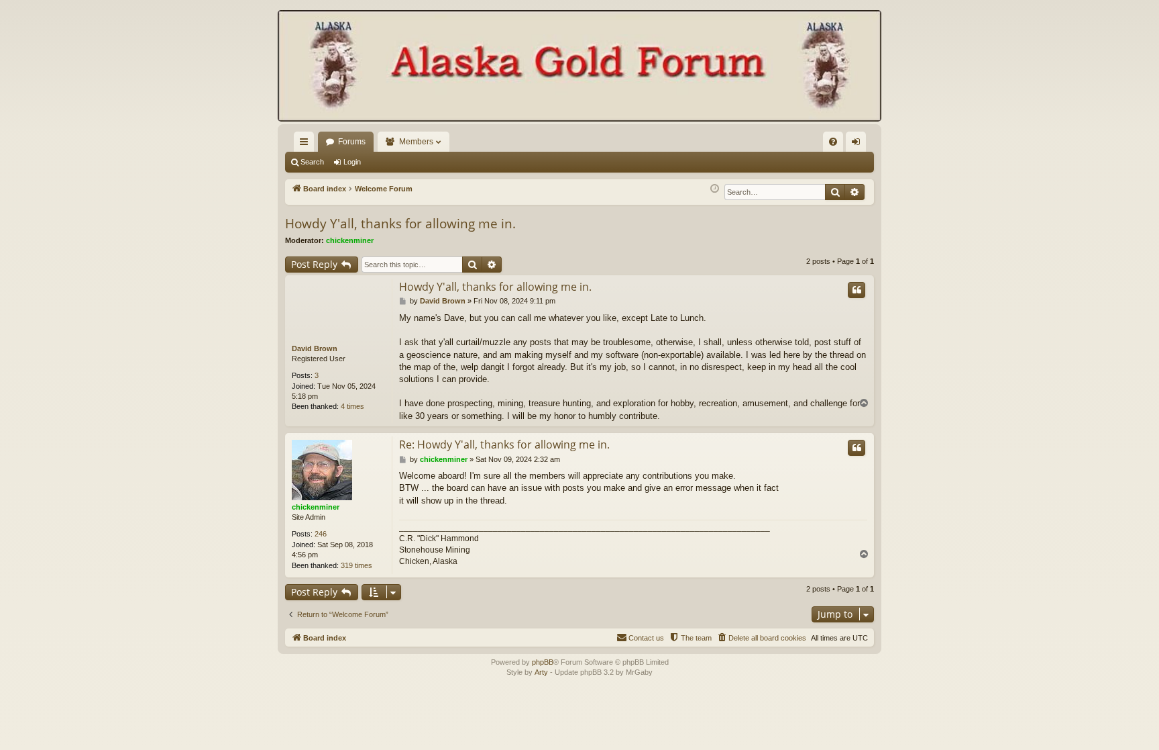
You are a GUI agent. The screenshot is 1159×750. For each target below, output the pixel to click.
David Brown (314, 348)
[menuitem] (833, 142)
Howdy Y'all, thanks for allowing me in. (400, 223)
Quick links (306, 144)
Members (416, 141)
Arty (541, 672)
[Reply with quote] (856, 290)
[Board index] (579, 67)
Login (352, 162)
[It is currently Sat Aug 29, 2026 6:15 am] (714, 189)
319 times (356, 565)
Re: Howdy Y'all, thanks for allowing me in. (504, 444)
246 (321, 534)
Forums (352, 141)
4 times (352, 406)
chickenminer (350, 240)
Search (312, 162)
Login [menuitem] (858, 144)
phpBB (542, 662)
